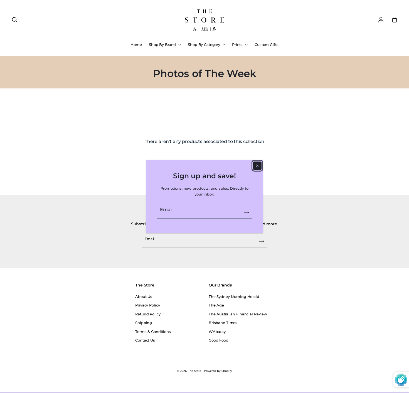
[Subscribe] (246, 212)
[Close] (257, 165)
